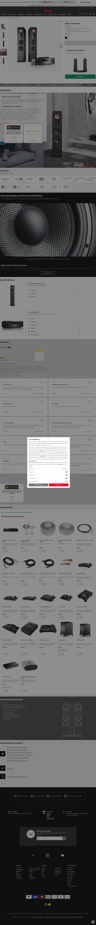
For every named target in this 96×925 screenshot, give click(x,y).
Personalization (32, 478)
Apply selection (38, 485)
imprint (30, 465)
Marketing (31, 475)
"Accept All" (42, 455)
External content (33, 481)
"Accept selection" (33, 460)
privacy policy (60, 464)
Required (31, 468)
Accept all (58, 485)
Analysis (31, 472)
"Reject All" (41, 450)
